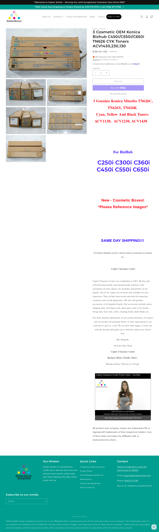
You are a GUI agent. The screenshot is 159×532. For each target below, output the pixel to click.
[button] (58, 16)
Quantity (96, 68)
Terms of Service (87, 487)
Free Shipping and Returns (91, 475)
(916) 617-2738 (131, 481)
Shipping (96, 59)
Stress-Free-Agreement (90, 483)
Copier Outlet (82, 516)
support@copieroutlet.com (137, 475)
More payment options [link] (118, 93)
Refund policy (86, 479)
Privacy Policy (86, 471)
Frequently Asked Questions (92, 467)
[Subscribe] (45, 501)
